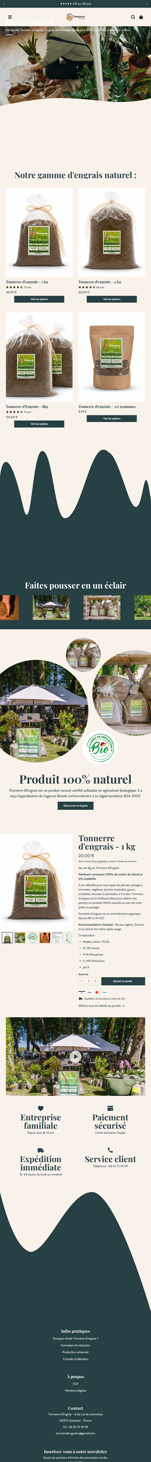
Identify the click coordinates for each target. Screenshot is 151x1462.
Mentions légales (75, 1390)
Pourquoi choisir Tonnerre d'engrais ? (75, 1338)
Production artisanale (75, 1352)
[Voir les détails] (39, 232)
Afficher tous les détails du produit (99, 1005)
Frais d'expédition (100, 861)
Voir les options (39, 299)
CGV (75, 1384)
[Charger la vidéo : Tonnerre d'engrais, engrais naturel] (75, 1056)
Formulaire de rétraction (75, 1345)
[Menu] (10, 17)
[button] (133, 17)
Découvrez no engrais (76, 805)
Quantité (83, 974)
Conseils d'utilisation (75, 1359)
